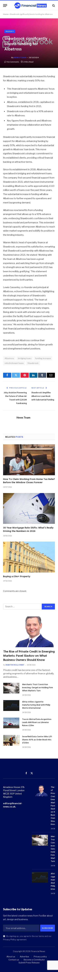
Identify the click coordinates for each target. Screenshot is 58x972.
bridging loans (24, 358)
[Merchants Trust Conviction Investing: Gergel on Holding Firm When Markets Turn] (11, 688)
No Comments (13, 62)
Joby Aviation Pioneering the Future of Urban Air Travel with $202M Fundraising (15, 398)
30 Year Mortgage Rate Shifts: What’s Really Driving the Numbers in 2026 (28, 529)
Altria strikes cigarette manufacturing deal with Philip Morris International (36, 705)
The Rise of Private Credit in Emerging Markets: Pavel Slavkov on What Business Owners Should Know (29, 656)
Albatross (9, 358)
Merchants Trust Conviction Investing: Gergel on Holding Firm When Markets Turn (37, 688)
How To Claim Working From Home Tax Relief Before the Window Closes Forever (29, 481)
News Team (20, 57)
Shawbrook (33, 363)
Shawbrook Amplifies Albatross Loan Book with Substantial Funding (42, 396)
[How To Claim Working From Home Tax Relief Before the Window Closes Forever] (29, 459)
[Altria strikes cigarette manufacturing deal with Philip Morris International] (11, 705)
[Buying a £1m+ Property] (29, 557)
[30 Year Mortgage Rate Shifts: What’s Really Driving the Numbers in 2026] (29, 508)
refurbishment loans (14, 363)
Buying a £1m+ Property (16, 577)
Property (10, 31)
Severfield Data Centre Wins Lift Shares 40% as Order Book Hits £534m (37, 740)
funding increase (43, 358)
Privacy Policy (9, 939)
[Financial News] (30, 5)
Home (5, 14)
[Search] (53, 5)
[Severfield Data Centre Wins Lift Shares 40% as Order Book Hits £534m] (11, 740)
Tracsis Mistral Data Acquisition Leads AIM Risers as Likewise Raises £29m (36, 722)
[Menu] (5, 5)
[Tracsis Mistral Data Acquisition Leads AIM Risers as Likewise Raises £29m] (11, 723)
